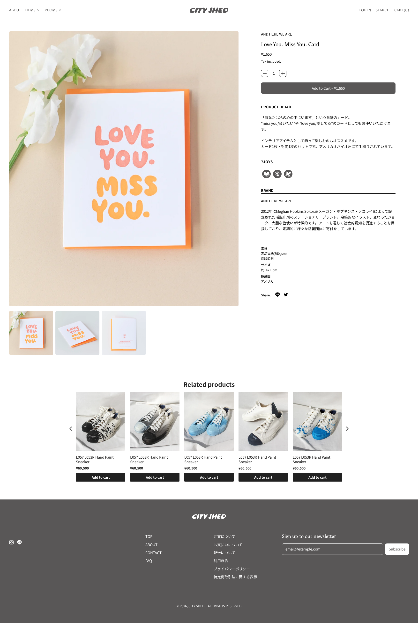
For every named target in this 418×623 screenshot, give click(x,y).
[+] (282, 73)
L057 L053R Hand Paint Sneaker (95, 459)
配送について (224, 552)
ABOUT (15, 10)
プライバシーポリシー (232, 568)
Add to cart (101, 477)
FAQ (148, 560)
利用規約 (221, 560)
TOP (149, 536)
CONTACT (153, 552)
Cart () (401, 11)
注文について (224, 536)
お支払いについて (228, 544)
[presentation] (70, 428)
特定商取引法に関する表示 (235, 576)
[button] (31, 333)
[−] (264, 73)
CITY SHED (196, 606)
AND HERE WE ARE (276, 34)
